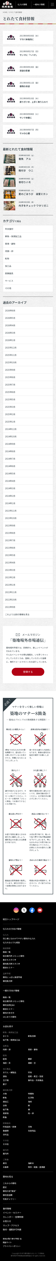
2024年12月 (10, 428)
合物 (5, 1105)
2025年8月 (10, 377)
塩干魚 (6, 1109)
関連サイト (7, 1242)
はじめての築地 (9, 1016)
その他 (8, 288)
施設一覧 (6, 951)
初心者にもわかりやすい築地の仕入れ (19, 938)
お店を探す (8, 1026)
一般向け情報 (39, 4)
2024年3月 (10, 488)
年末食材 (9, 228)
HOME (5, 12)
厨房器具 (9, 273)
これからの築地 (9, 1183)
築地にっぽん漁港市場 (12, 977)
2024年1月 (10, 503)
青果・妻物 (10, 243)
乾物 (7, 258)
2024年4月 (10, 480)
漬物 (5, 1076)
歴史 (5, 1187)
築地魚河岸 (7, 980)
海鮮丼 (31, 1163)
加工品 (8, 265)
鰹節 (30, 1058)
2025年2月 (10, 414)
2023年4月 (10, 562)
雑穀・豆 (32, 1062)
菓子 (5, 1084)
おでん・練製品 (9, 1072)
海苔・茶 (6, 1062)
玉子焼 (6, 1080)
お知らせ (7, 1221)
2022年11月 (10, 592)
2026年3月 (10, 332)
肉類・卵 (9, 251)
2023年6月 (10, 547)
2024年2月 (10, 495)
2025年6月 (10, 391)
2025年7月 (10, 384)
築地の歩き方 (8, 1012)
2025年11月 (10, 354)
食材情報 (7, 1208)
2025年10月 (10, 362)
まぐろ (6, 1036)
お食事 (6, 1167)
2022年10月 (10, 599)
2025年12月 (10, 347)
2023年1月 (10, 584)
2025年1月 (10, 421)
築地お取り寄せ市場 (11, 1238)
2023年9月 (10, 525)
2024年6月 (10, 466)
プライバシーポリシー (12, 1246)
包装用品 (32, 1130)
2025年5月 (10, 399)
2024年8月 (10, 451)
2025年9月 (10, 369)
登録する (28, 671)
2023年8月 (10, 532)
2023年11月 (10, 510)
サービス (9, 280)
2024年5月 (10, 473)
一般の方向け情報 (11, 990)
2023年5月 (10, 555)
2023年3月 (10, 569)
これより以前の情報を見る (17, 614)
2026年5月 (10, 317)
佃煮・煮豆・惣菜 (35, 1076)
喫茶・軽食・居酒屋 (36, 1167)
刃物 (30, 1126)
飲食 (5, 1117)
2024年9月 (10, 443)
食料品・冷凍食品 (35, 1080)
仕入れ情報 (22, 4)
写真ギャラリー (9, 1198)
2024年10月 (10, 436)
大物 (5, 1093)
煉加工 (6, 1101)
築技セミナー (8, 967)
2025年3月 (10, 406)
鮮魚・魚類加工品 (13, 236)
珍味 (30, 1072)
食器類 (6, 1130)
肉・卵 (31, 1113)
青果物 (6, 1113)
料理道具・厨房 (9, 1126)
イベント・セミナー (12, 1212)
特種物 (31, 1093)
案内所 (6, 1153)
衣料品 (6, 1134)
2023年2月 (10, 577)
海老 (30, 1101)
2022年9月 (10, 606)
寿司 (5, 1163)
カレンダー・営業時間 (13, 1216)
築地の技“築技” (9, 1191)
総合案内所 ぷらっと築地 (13, 955)
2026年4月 (10, 325)
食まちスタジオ (9, 959)
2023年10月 (10, 518)
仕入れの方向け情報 (12, 928)
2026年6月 (10, 310)
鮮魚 (5, 1097)
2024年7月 (10, 458)
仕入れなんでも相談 (11, 942)
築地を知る (8, 1176)
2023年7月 (10, 540)
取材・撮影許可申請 (12, 1229)
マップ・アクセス (11, 1225)
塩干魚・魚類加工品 (11, 1039)
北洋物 (31, 1097)
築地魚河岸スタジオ (11, 963)
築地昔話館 (7, 1195)
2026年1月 (10, 340)
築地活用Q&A (9, 1005)
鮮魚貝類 (32, 1036)
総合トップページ (11, 919)
